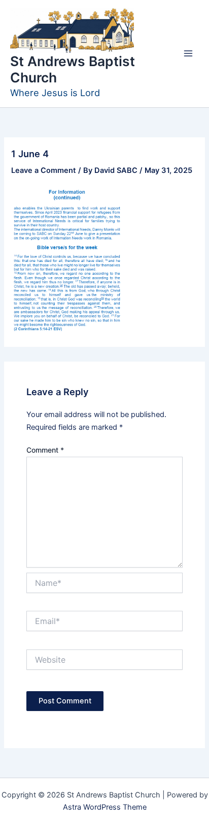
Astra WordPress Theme (105, 807)
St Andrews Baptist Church (72, 69)
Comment (45, 450)
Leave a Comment (43, 170)
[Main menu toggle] (188, 53)
